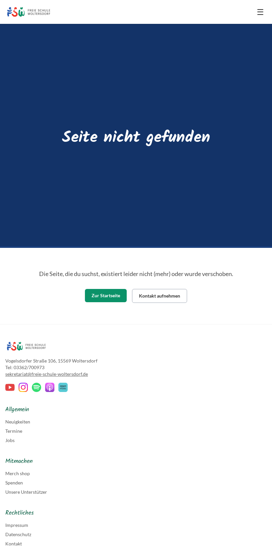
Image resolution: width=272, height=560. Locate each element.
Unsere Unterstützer (26, 492)
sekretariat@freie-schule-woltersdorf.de (46, 374)
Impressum (16, 525)
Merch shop (17, 473)
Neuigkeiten (17, 421)
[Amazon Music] (63, 387)
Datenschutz (18, 534)
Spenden (14, 482)
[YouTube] (10, 387)
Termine (13, 431)
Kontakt (13, 543)
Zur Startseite (106, 295)
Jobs (10, 440)
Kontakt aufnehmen (159, 296)
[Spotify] (36, 387)
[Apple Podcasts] (49, 387)
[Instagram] (23, 387)
